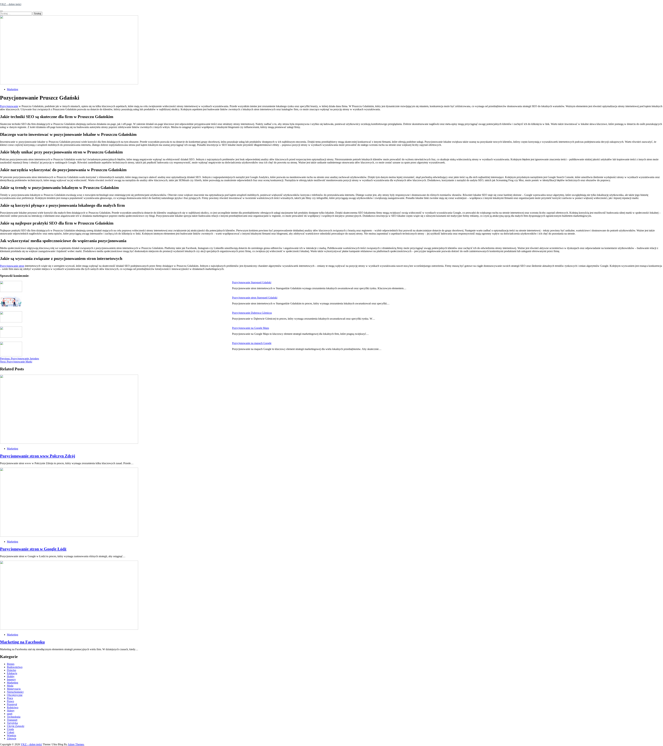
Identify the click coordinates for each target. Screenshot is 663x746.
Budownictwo (14, 667)
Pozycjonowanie (9, 106)
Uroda (10, 729)
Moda (10, 685)
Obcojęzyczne (14, 695)
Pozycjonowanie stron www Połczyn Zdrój (37, 456)
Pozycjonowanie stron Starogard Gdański (254, 297)
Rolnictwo (12, 707)
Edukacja (12, 673)
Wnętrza (11, 735)
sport (9, 713)
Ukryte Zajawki (15, 726)
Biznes (10, 663)
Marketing (12, 89)
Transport (12, 719)
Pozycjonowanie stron (12, 265)
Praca (10, 698)
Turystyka (12, 722)
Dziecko (11, 670)
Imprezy (11, 679)
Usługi (10, 732)
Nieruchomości (15, 691)
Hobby (11, 676)
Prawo (10, 701)
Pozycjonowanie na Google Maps (250, 327)
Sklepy (11, 710)
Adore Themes (76, 744)
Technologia (13, 716)
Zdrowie (11, 738)
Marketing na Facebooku (22, 642)
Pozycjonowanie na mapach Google (251, 343)
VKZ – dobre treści (10, 4)
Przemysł (12, 704)
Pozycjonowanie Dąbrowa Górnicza (252, 312)
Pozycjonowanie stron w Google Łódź (33, 549)
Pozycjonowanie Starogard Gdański (251, 282)
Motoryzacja (14, 688)
